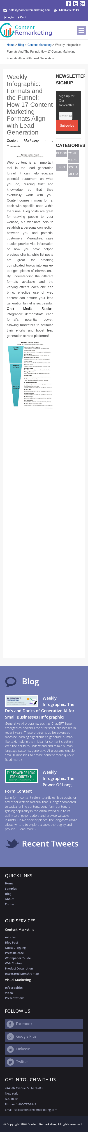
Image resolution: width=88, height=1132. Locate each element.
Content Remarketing (42, 1124)
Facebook (24, 1023)
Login (10, 17)
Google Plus (26, 1036)
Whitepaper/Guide (18, 958)
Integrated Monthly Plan (22, 974)
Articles (10, 937)
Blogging (61, 153)
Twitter (22, 1061)
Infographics (14, 988)
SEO (61, 167)
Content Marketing (39, 44)
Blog (21, 44)
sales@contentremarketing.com (30, 10)
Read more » (14, 759)
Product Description (19, 968)
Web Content (14, 963)
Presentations (14, 998)
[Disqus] (31, 478)
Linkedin (23, 1048)
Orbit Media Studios (30, 309)
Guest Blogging (15, 948)
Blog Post (11, 942)
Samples (11, 888)
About (9, 899)
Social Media (73, 170)
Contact (10, 904)
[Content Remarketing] (26, 30)
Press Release (14, 953)
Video (9, 993)
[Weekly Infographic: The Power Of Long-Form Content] (21, 775)
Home (10, 44)
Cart (22, 17)
